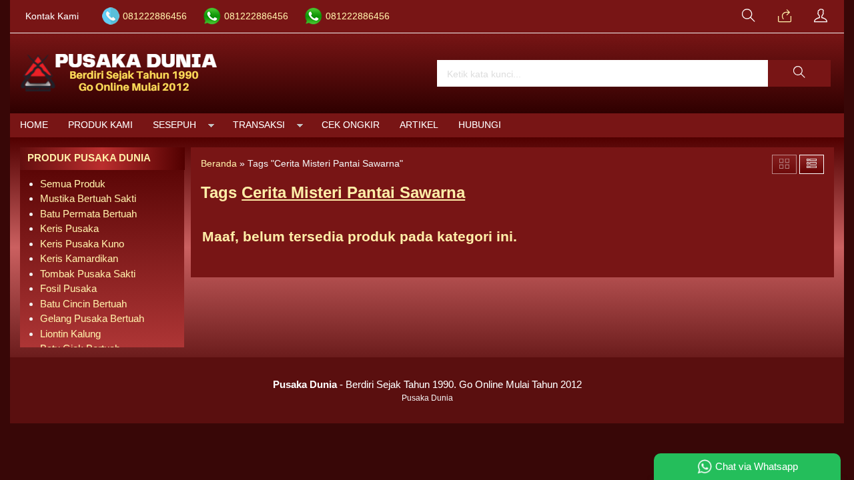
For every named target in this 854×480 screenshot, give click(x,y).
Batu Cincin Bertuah (83, 303)
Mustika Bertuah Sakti (88, 198)
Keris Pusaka (69, 228)
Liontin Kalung (70, 333)
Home (34, 125)
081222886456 (155, 16)
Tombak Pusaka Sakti (87, 273)
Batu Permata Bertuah (88, 213)
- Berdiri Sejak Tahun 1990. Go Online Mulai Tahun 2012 (427, 384)
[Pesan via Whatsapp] (784, 16)
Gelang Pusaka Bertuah (92, 318)
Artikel (419, 125)
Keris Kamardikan (79, 258)
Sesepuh (174, 125)
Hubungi (479, 125)
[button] (799, 73)
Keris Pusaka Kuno (82, 243)
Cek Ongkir (351, 125)
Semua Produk (72, 183)
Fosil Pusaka (68, 288)
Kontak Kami (52, 16)
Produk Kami (100, 125)
